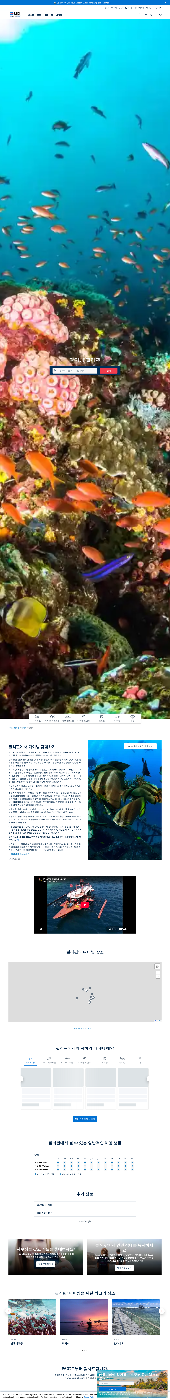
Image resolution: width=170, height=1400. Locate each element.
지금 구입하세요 (45, 1264)
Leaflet (158, 1021)
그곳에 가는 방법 (44, 1204)
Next (162, 1311)
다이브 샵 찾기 (118, 8)
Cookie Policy (89, 1397)
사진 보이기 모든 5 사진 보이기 (140, 746)
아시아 (24, 728)
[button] (93, 997)
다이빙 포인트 (84, 1062)
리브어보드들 (67, 1062)
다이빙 (122, 1062)
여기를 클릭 (107, 1395)
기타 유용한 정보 (44, 1213)
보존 (39, 14)
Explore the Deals (102, 2)
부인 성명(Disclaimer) (95, 1378)
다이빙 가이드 (13, 728)
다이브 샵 (30, 1062)
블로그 (107, 8)
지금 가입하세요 (124, 1268)
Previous (8, 1311)
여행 (46, 14)
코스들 (31, 14)
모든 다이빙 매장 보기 (85, 1119)
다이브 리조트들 (49, 1062)
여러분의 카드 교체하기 (136, 8)
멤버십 (59, 14)
